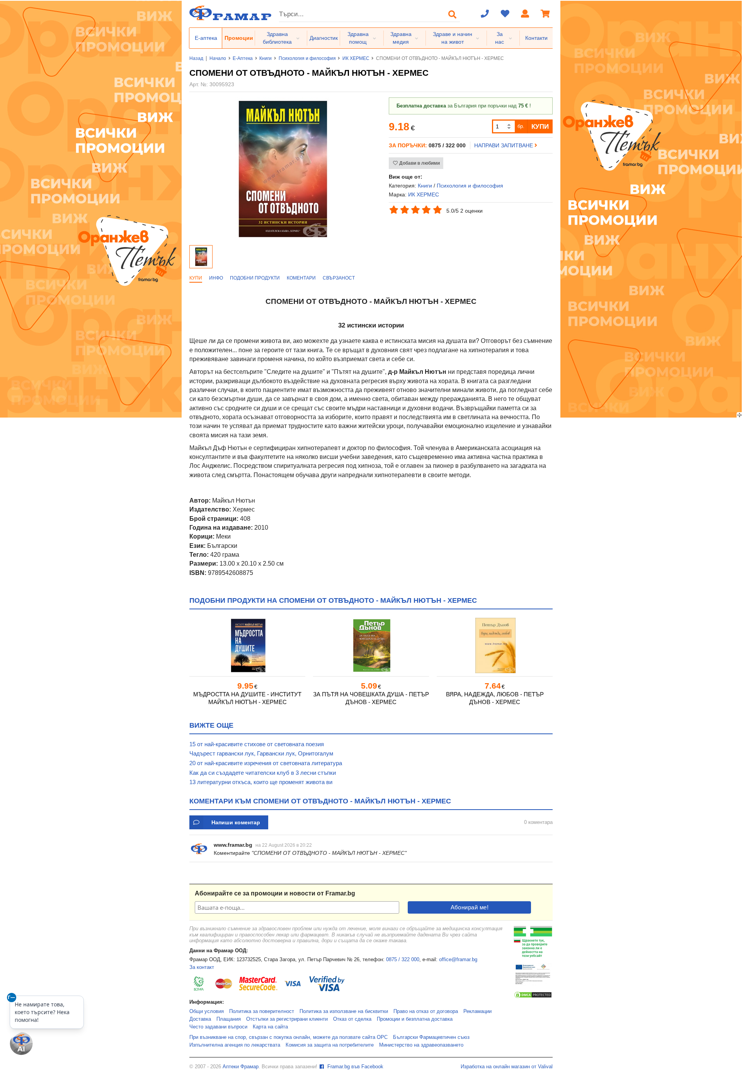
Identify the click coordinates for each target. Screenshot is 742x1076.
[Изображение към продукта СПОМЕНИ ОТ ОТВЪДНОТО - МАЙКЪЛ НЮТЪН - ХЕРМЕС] (282, 238)
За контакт (201, 967)
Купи (195, 278)
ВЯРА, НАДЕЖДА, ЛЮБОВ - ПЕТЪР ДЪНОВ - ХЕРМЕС (495, 698)
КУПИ (540, 126)
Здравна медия (401, 38)
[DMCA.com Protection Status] (533, 997)
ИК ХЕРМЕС (355, 58)
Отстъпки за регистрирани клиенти (287, 1019)
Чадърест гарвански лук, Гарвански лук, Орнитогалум (261, 753)
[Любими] (505, 14)
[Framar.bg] (230, 13)
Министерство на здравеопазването (421, 1045)
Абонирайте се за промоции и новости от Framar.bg (275, 893)
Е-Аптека (243, 58)
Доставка (200, 1019)
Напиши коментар (235, 822)
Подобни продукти (255, 278)
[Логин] (525, 14)
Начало (217, 58)
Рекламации (477, 1011)
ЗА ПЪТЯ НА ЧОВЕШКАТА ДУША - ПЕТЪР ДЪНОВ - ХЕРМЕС (371, 698)
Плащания (228, 1019)
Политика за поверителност (261, 1011)
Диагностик (324, 38)
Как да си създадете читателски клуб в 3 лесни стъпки (262, 772)
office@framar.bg (458, 959)
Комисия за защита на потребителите (330, 1045)
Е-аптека (206, 38)
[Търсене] (452, 14)
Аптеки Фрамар (241, 1066)
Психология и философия (307, 58)
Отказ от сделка (352, 1019)
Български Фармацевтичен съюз (431, 1037)
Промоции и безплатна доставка (415, 1019)
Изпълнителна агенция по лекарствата (234, 1045)
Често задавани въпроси (218, 1027)
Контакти (536, 38)
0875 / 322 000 (402, 959)
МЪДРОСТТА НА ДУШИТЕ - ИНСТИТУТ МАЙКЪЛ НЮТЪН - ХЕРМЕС (247, 698)
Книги (265, 58)
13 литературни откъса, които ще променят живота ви (260, 782)
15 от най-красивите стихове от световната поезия (256, 744)
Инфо (216, 278)
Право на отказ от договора (425, 1011)
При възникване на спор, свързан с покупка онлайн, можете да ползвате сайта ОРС (288, 1037)
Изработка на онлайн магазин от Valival (507, 1066)
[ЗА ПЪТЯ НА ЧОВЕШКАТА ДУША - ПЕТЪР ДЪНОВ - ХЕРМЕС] (371, 645)
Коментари (301, 278)
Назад (196, 58)
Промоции (239, 38)
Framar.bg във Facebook (354, 1066)
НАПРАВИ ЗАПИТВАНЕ (504, 145)
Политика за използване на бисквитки (344, 1011)
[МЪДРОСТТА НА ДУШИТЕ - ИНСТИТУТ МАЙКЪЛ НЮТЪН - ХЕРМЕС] (247, 645)
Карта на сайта (270, 1027)
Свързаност (339, 278)
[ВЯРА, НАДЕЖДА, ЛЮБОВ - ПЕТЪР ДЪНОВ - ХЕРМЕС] (495, 645)
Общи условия (206, 1011)
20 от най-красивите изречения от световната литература (265, 763)
